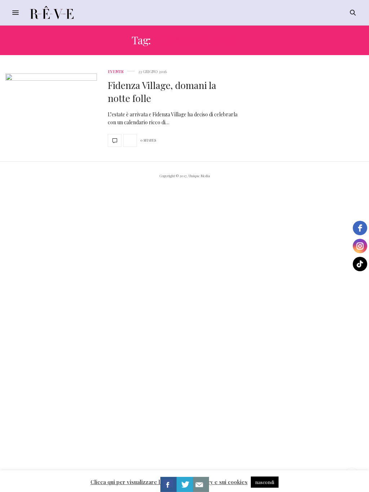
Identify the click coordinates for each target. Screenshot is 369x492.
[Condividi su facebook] (168, 484)
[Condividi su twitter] (185, 484)
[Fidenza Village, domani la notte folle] (51, 108)
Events (116, 71)
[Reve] (52, 12)
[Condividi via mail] (201, 484)
